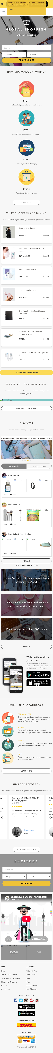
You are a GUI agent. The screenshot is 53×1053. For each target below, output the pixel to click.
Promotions (30, 975)
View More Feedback (26, 849)
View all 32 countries (26, 409)
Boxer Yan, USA (14, 475)
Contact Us (5, 989)
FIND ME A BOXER (26, 60)
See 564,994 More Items (26, 372)
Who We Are (31, 971)
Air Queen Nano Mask (27, 269)
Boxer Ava (29, 830)
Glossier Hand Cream (27, 290)
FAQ (3, 971)
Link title (26, 447)
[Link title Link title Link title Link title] (26, 447)
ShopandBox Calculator (10, 978)
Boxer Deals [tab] (13, 466)
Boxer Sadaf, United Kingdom (19, 534)
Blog (28, 982)
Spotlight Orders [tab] (39, 466)
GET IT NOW (26, 883)
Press (28, 978)
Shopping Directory (9, 982)
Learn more (26, 202)
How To (4, 985)
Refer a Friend (31, 985)
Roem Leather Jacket (27, 228)
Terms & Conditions (9, 975)
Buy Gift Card (31, 989)
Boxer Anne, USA (14, 505)
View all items (10, 495)
